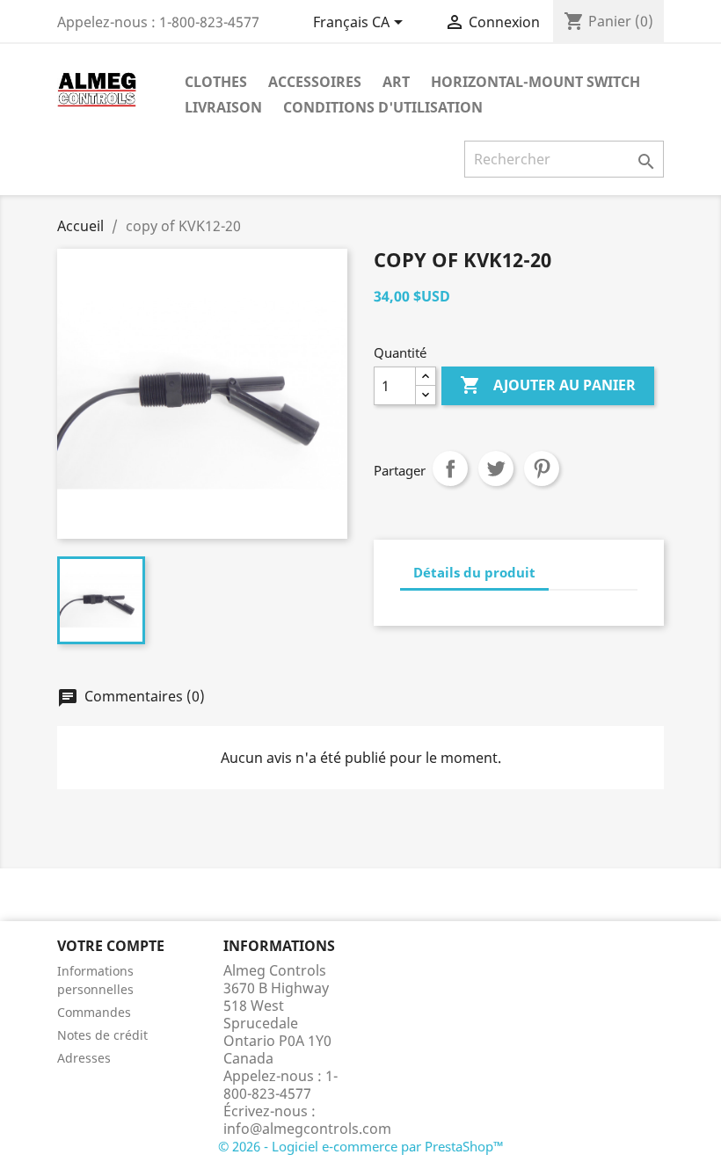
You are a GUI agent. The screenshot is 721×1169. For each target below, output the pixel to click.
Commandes (94, 1012)
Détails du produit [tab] (474, 572)
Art (396, 81)
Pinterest (541, 468)
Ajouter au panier (548, 385)
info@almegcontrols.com (307, 1128)
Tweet (495, 468)
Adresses (84, 1057)
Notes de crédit (102, 1035)
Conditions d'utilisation (383, 107)
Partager (450, 468)
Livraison (223, 107)
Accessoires (314, 81)
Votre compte (110, 945)
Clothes (216, 81)
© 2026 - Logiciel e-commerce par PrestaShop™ (361, 1146)
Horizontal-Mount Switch (535, 81)
